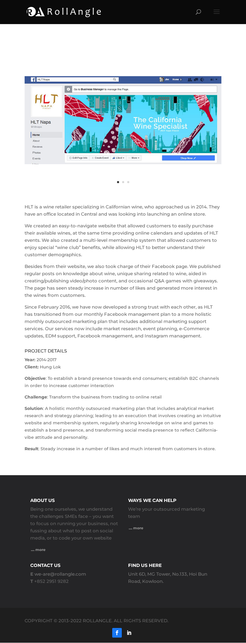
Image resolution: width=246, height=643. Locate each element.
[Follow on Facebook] (117, 633)
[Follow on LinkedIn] (129, 633)
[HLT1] (123, 194)
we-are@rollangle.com (60, 574)
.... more (38, 549)
